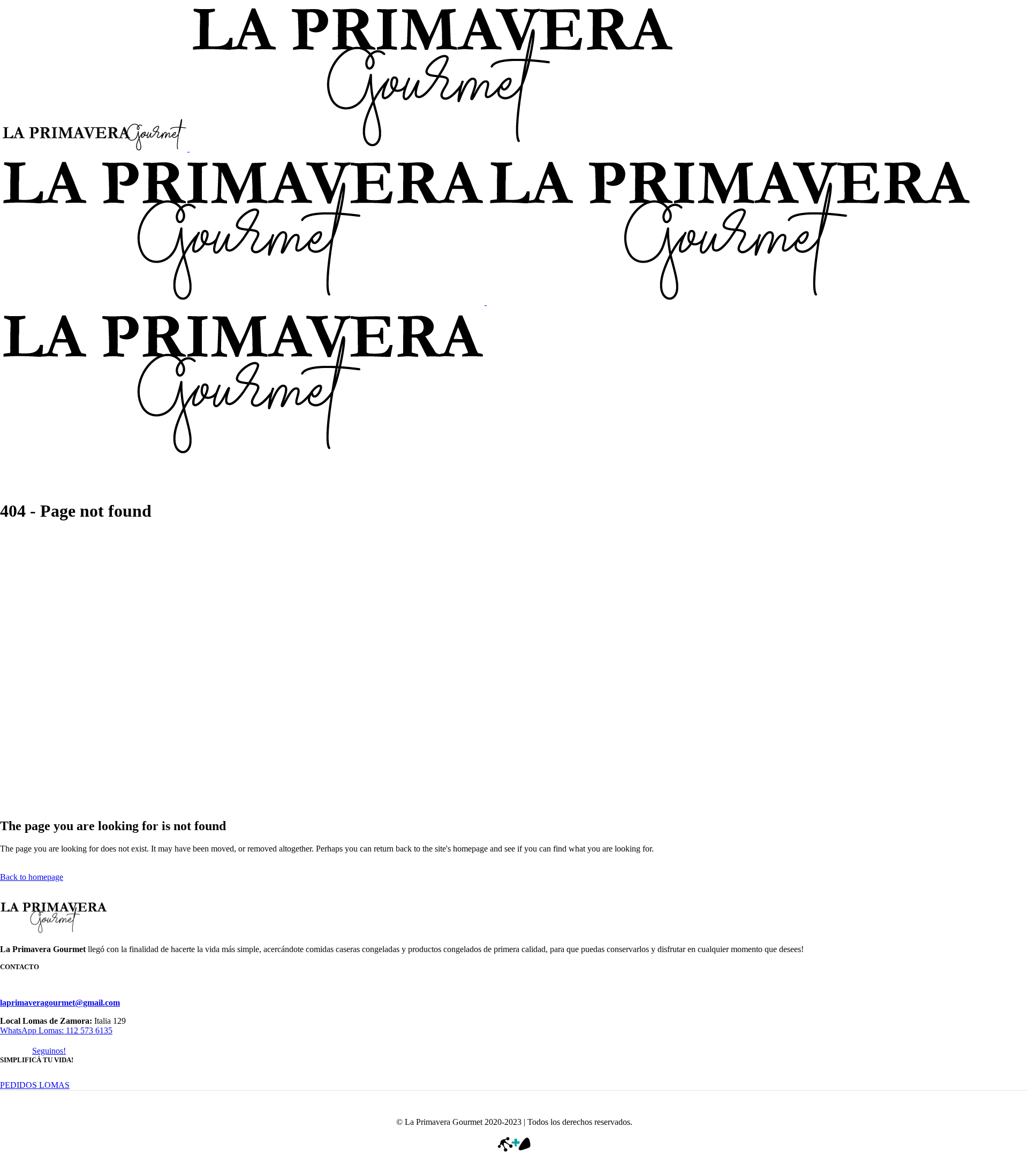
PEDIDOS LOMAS (35, 1085)
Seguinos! (49, 1050)
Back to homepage (31, 876)
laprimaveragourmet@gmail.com (60, 1002)
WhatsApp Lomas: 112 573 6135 (56, 1030)
